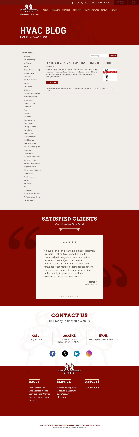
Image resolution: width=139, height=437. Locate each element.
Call (94, 3)
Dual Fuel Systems (30, 80)
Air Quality (63, 394)
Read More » (52, 82)
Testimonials (92, 387)
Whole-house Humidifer (32, 194)
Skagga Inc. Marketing (70, 427)
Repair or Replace (91, 10)
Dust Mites (28, 87)
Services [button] (66, 10)
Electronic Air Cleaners (32, 93)
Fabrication (28, 107)
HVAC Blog (39, 37)
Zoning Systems (29, 200)
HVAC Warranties (30, 143)
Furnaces (27, 113)
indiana (71, 88)
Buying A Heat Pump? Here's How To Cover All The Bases (79, 63)
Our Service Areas (38, 390)
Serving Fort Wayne (39, 394)
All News (27, 56)
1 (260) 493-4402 (36, 339)
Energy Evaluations (30, 97)
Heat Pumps (28, 123)
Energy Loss (28, 100)
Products (77, 10)
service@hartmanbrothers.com (103, 339)
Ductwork (27, 83)
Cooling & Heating (67, 390)
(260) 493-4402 (105, 2)
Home (24, 37)
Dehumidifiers (29, 73)
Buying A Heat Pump (102, 88)
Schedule (120, 2)
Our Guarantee (37, 387)
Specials (33, 400)
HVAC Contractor (30, 133)
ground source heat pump (84, 88)
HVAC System (29, 140)
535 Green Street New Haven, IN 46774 (69, 340)
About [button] (46, 10)
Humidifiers (28, 130)
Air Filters (27, 63)
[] (53, 354)
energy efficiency (62, 88)
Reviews (104, 10)
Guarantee (55, 10)
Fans (25, 110)
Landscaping (28, 153)
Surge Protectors (30, 167)
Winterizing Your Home (32, 197)
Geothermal (28, 117)
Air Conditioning (29, 60)
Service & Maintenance (32, 163)
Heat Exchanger (29, 120)
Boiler (26, 67)
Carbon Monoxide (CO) (32, 70)
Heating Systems (30, 127)
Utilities (26, 180)
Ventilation (27, 183)
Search (113, 56)
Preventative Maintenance (33, 157)
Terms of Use (82, 427)
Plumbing (62, 397)
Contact (113, 10)
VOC (25, 187)
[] (78, 354)
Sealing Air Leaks (30, 160)
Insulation (27, 150)
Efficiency (27, 90)
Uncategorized (29, 177)
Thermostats (28, 174)
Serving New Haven (39, 397)
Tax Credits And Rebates (32, 170)
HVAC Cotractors (30, 137)
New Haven (50, 88)
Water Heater (28, 190)
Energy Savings (29, 103)
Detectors (27, 76)
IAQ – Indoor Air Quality (32, 147)
